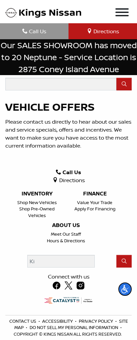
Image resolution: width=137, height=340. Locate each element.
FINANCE (95, 194)
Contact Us (23, 321)
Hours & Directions (66, 241)
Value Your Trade (94, 202)
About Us (66, 225)
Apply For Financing (94, 209)
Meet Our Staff (66, 234)
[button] (125, 289)
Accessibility (58, 321)
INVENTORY (37, 194)
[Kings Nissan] (43, 12)
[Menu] (122, 13)
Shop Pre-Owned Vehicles (37, 212)
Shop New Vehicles (37, 202)
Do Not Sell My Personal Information (74, 327)
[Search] (124, 84)
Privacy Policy (96, 321)
